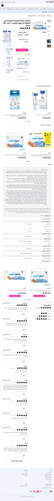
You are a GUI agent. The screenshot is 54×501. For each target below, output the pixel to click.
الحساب (26, 472)
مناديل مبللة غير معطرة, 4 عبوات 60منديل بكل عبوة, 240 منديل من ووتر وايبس (15, 155)
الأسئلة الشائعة (49, 479)
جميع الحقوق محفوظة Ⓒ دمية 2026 (27, 496)
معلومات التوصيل (48, 474)
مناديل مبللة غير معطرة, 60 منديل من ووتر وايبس (16, 290)
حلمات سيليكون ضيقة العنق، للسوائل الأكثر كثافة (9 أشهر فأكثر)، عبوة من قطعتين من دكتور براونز (15, 115)
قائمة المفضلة (24, 474)
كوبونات (50, 480)
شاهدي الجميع (47, 302)
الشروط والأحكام (48, 477)
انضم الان (26, 65)
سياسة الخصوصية (48, 476)
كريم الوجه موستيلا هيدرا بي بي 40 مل (43, 115)
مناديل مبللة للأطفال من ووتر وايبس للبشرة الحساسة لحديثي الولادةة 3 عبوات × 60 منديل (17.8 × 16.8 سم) (40, 155)
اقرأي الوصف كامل (26, 71)
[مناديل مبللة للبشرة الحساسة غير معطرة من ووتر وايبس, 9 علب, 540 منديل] (39, 25)
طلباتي (26, 476)
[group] (49, 20)
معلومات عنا (49, 472)
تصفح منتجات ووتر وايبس (26, 18)
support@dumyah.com (47, 487)
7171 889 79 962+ (48, 486)
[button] (22, 68)
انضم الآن (9, 45)
